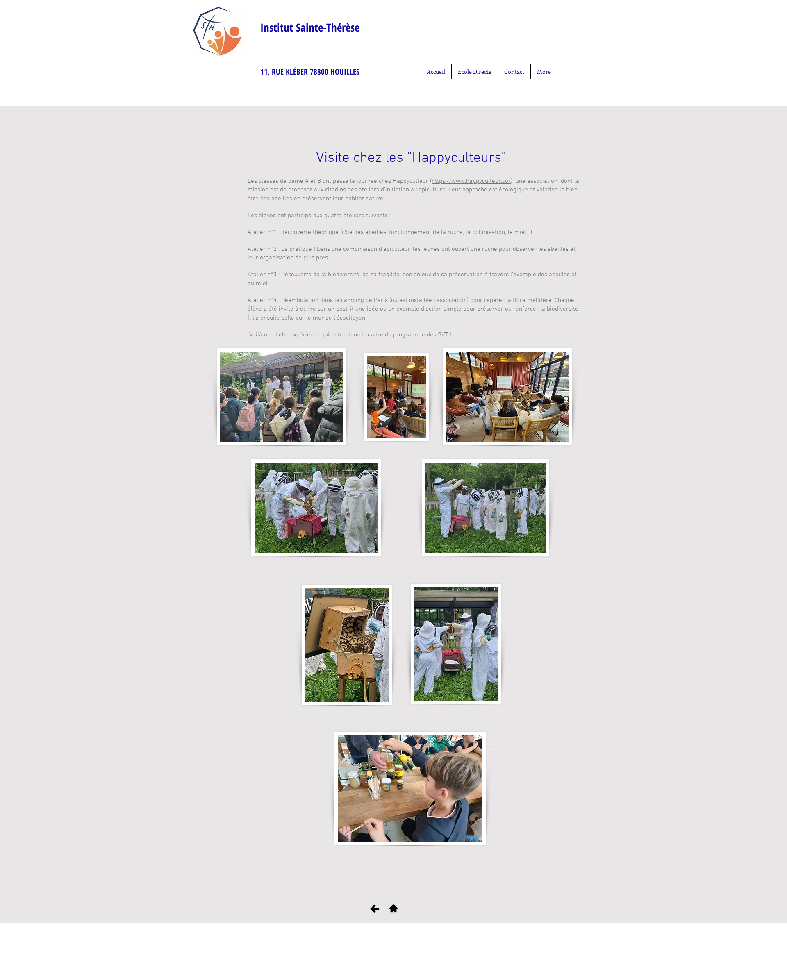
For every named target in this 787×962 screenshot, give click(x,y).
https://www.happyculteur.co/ (471, 181)
